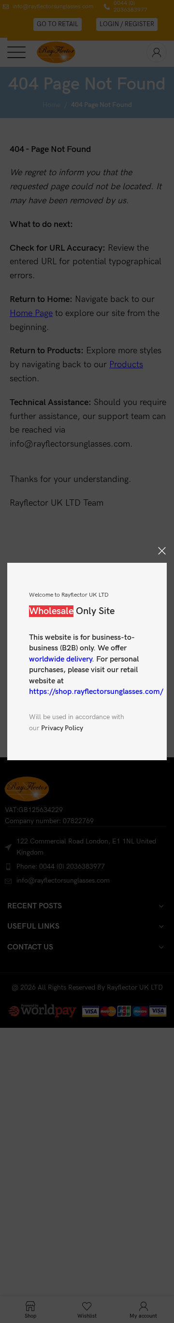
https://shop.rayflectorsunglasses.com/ (96, 691)
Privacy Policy (62, 728)
